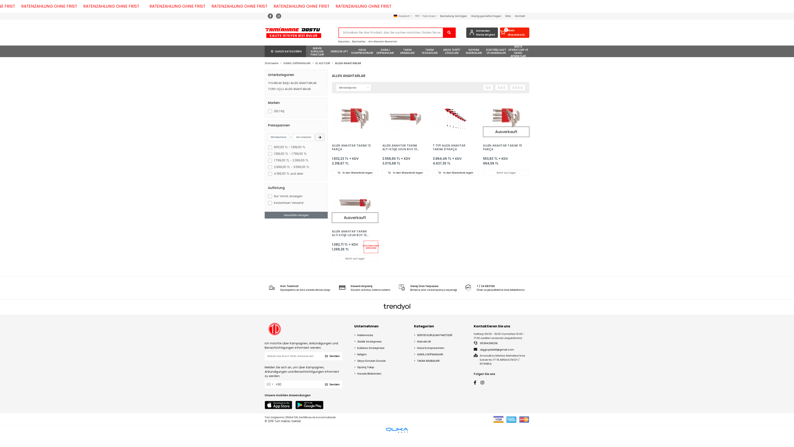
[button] (515, 33)
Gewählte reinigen (296, 215)
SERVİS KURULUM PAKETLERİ (434, 335)
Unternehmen (366, 326)
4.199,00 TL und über (288, 174)
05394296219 (488, 343)
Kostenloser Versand (288, 203)
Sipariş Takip (365, 367)
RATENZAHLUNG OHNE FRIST (71, 6)
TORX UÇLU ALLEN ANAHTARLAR (289, 89)
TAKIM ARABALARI (428, 361)
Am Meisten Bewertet (382, 41)
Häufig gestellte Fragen (486, 16)
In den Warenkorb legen (357, 172)
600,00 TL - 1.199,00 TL (289, 147)
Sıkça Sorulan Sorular (371, 361)
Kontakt (520, 16)
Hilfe (508, 16)
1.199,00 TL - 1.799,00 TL (290, 154)
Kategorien (424, 326)
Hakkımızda (365, 335)
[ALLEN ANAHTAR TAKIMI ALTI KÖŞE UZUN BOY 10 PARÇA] (405, 118)
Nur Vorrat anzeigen (288, 196)
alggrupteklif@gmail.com (497, 350)
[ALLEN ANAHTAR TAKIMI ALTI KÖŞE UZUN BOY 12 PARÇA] (355, 204)
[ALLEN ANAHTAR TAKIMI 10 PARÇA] (506, 118)
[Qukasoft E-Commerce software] (397, 430)
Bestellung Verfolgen (453, 16)
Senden (334, 356)
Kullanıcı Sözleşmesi (370, 348)
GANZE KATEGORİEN (288, 51)
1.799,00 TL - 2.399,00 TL (291, 160)
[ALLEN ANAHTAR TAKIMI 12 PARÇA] (355, 118)
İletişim (362, 354)
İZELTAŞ (279, 111)
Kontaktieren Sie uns (492, 326)
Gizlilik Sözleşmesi (369, 342)
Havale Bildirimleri (369, 374)
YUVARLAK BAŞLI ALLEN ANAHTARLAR (292, 83)
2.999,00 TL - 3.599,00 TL (291, 167)
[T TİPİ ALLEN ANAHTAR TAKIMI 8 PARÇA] (456, 118)
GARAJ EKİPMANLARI (430, 354)
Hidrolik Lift (424, 342)
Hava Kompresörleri (430, 348)
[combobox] (269, 384)
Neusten (343, 41)
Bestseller (359, 41)
